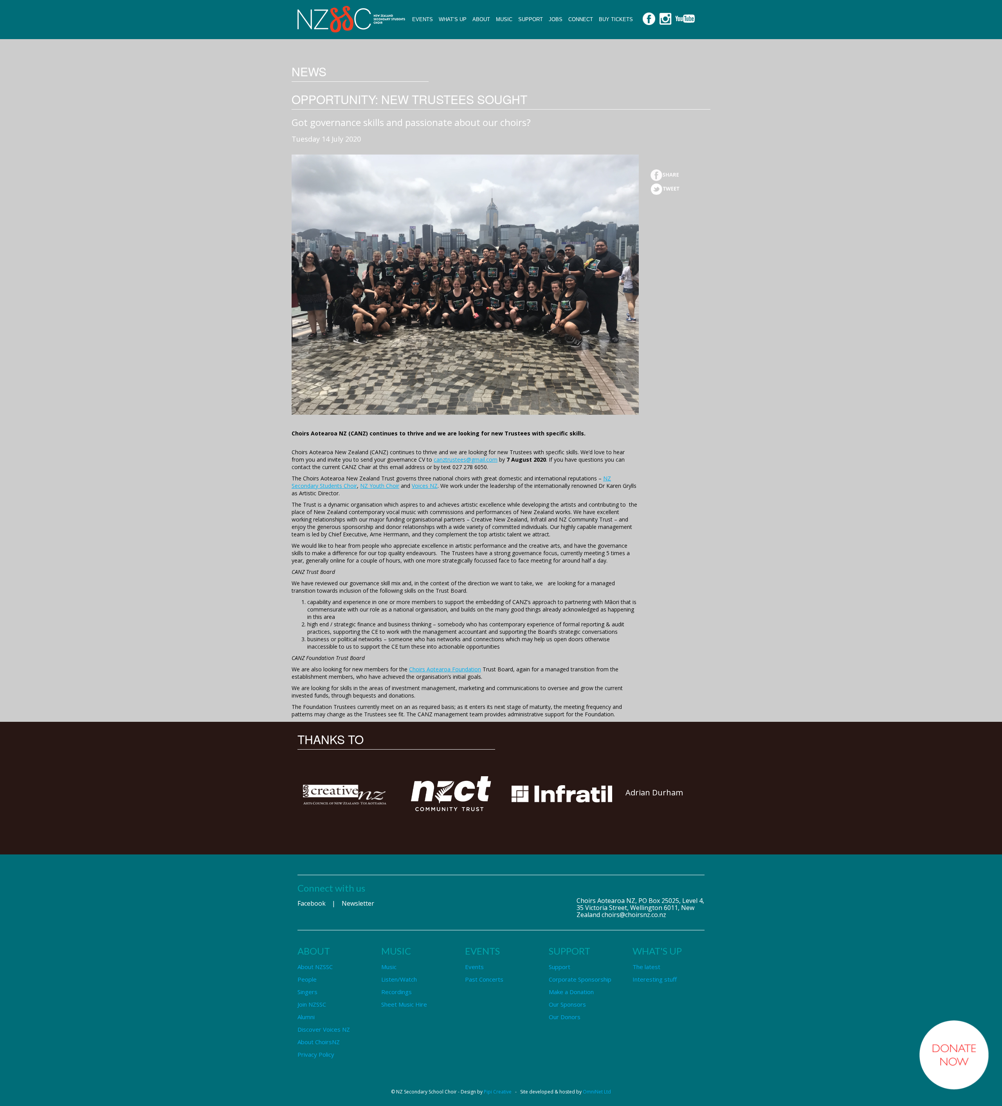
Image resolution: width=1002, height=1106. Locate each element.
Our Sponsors (567, 1004)
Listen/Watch (399, 979)
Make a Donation (571, 992)
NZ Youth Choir (379, 485)
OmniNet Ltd (597, 1091)
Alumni (306, 1017)
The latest (646, 967)
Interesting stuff (655, 979)
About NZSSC (315, 967)
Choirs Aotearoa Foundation (445, 669)
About (481, 19)
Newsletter (358, 903)
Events (422, 19)
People (307, 979)
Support (530, 19)
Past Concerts (484, 979)
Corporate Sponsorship (580, 979)
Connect (580, 19)
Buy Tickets (616, 19)
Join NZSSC (311, 1004)
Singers (307, 992)
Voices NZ (425, 485)
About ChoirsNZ (318, 1042)
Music (504, 19)
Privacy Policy (315, 1054)
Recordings (396, 992)
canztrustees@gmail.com (465, 459)
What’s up (453, 19)
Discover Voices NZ (323, 1029)
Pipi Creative (498, 1091)
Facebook (311, 903)
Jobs (555, 19)
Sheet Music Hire (404, 1004)
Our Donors (564, 1017)
